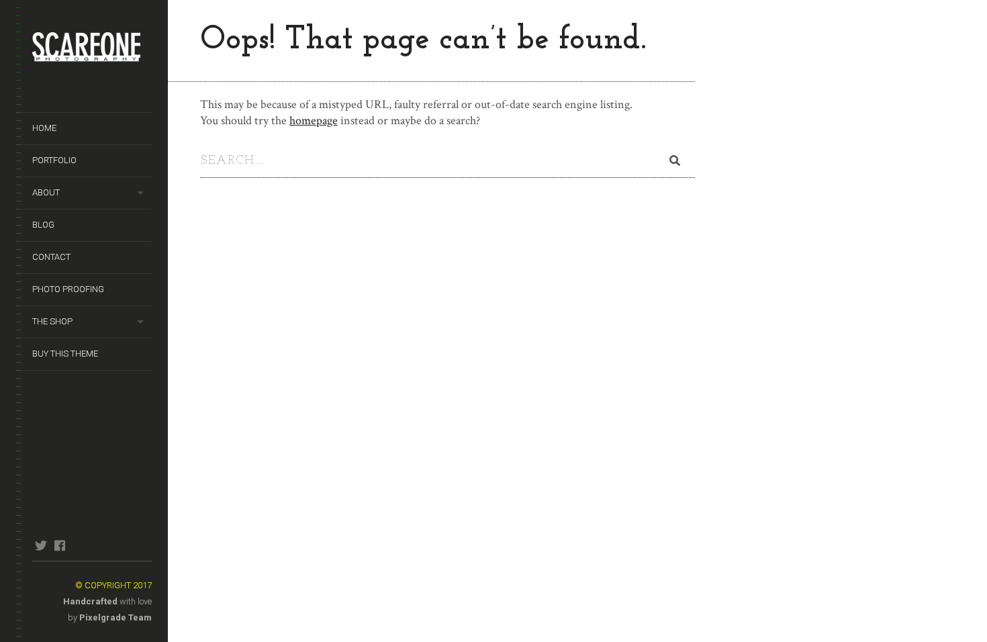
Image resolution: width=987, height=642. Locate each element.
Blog (43, 225)
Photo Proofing (68, 289)
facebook (59, 545)
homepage (313, 120)
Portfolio (54, 160)
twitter (40, 545)
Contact (51, 257)
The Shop (52, 321)
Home (44, 128)
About (46, 192)
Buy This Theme (65, 354)
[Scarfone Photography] (92, 54)
